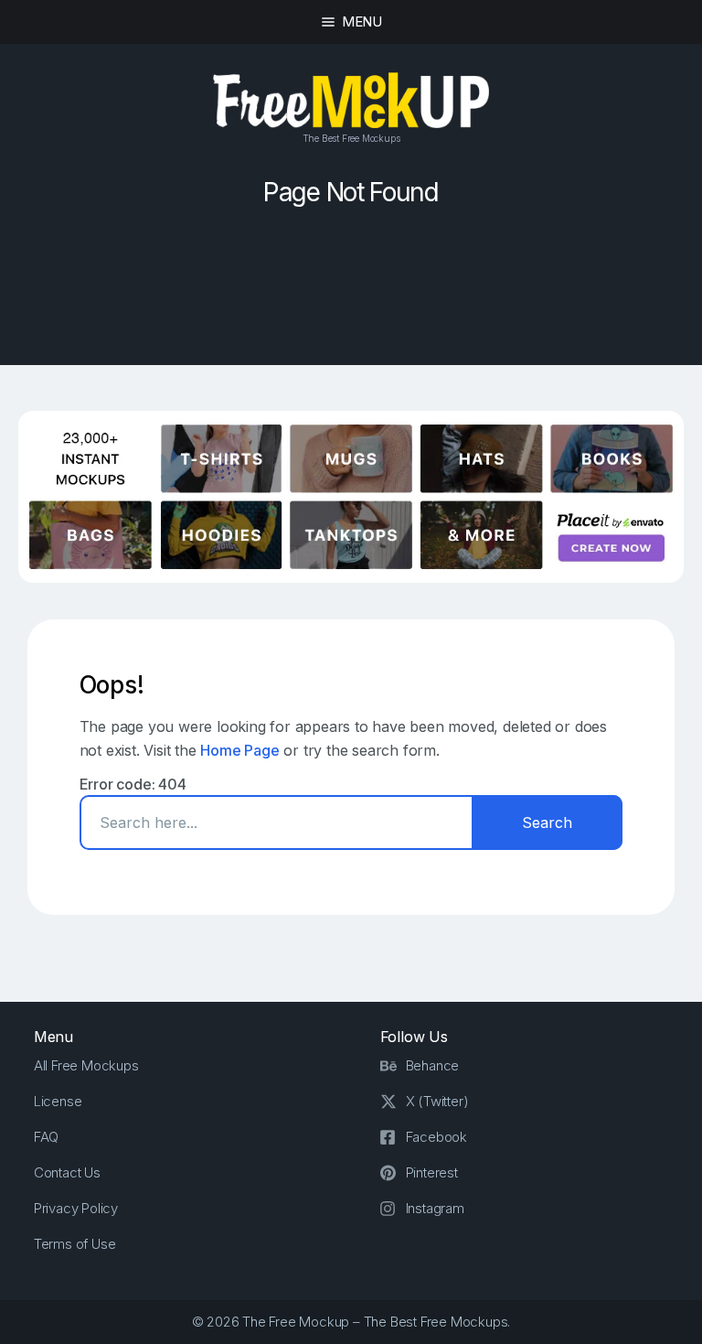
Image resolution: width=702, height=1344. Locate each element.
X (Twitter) (437, 1101)
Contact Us (67, 1172)
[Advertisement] (351, 296)
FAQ (46, 1136)
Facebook (436, 1136)
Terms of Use (75, 1244)
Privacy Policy (76, 1208)
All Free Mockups (86, 1065)
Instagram (435, 1208)
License (58, 1101)
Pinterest (432, 1172)
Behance (433, 1065)
